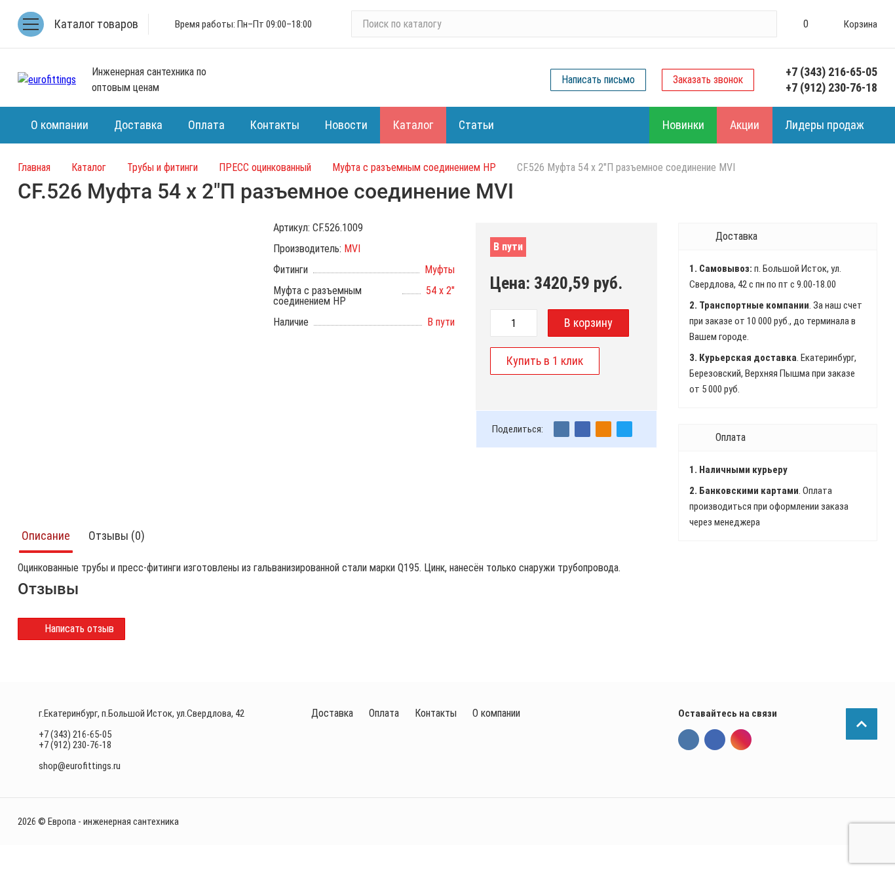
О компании (496, 713)
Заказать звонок (708, 79)
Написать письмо (598, 79)
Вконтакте (688, 739)
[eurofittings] (47, 80)
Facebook (714, 739)
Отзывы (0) (116, 535)
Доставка (332, 713)
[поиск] (761, 24)
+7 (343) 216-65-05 (831, 72)
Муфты (440, 269)
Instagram (741, 739)
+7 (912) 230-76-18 (831, 87)
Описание (46, 535)
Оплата (384, 713)
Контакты (436, 713)
